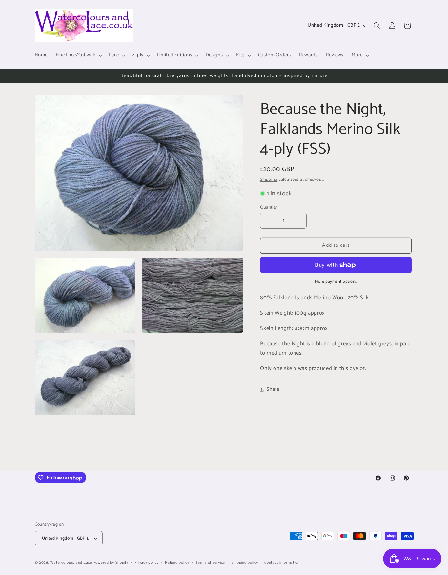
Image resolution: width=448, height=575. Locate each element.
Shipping (268, 179)
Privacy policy (146, 562)
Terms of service (210, 562)
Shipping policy (245, 562)
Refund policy (177, 562)
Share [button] (273, 390)
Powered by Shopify (110, 562)
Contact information (282, 562)
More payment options (336, 282)
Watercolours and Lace (71, 562)
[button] (78, 55)
